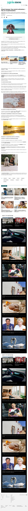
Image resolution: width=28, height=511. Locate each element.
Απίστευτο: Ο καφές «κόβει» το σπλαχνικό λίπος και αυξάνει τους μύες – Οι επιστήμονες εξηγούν (14, 261)
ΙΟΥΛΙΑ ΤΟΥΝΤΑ (3, 15)
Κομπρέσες (22, 178)
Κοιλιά (18, 178)
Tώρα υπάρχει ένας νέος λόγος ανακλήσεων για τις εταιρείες (9, 243)
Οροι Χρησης (26, 506)
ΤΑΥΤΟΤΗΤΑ (10, 505)
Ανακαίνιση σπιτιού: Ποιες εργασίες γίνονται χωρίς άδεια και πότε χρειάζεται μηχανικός (7, 226)
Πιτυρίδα (5, 181)
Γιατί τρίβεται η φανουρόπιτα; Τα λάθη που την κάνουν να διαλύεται (10, 314)
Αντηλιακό (5, 178)
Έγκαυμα (14, 178)
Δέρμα (9, 178)
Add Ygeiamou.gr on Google (13, 38)
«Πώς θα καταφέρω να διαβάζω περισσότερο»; (8, 418)
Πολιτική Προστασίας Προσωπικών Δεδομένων (20, 506)
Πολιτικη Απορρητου (13, 506)
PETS (1, 7)
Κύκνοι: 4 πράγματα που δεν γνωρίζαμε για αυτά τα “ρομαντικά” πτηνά (10, 350)
